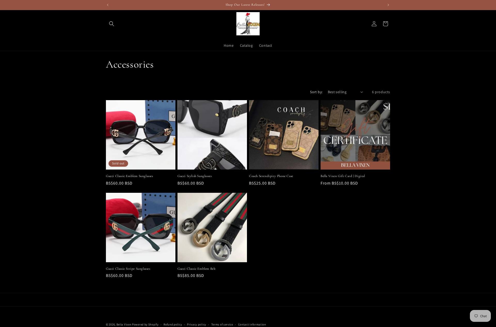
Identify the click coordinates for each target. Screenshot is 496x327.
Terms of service (222, 324)
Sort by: (316, 92)
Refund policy (173, 324)
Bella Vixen (124, 324)
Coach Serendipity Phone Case (271, 176)
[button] (111, 23)
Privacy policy (196, 324)
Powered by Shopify (145, 324)
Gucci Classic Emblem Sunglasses (129, 176)
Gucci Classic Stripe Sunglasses (128, 269)
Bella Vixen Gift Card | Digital (343, 176)
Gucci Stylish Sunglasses (194, 176)
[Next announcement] (388, 5)
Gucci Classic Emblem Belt (196, 269)
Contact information (252, 324)
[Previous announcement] (107, 5)
